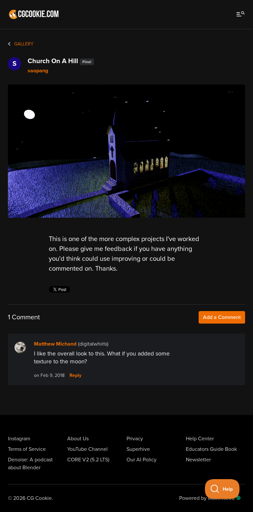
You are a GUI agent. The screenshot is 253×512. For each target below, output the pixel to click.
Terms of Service (27, 449)
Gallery (23, 44)
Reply (75, 375)
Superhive (138, 449)
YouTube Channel (87, 449)
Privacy (134, 438)
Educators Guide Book (211, 449)
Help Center (200, 438)
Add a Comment (222, 317)
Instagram (19, 438)
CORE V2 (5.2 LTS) (88, 459)
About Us (78, 438)
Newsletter (198, 459)
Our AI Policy (141, 459)
